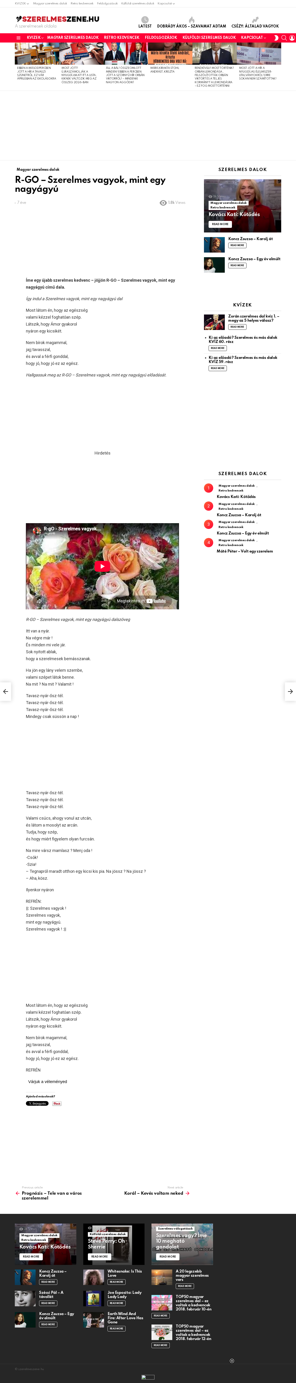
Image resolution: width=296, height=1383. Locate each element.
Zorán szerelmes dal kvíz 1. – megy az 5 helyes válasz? (253, 318)
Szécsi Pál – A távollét (51, 1295)
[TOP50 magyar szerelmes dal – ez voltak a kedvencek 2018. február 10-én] (161, 1302)
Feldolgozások (107, 3)
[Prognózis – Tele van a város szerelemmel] (5, 691)
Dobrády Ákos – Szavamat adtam (191, 26)
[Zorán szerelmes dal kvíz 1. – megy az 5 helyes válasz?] (214, 322)
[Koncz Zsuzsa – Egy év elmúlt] (214, 265)
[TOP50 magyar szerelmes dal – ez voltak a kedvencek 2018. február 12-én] (161, 1332)
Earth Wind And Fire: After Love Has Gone (125, 1318)
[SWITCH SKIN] (276, 38)
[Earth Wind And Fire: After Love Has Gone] (93, 1320)
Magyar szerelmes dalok (50, 3)
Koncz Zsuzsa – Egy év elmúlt (254, 259)
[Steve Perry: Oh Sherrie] (114, 1244)
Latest (145, 26)
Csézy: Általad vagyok (255, 26)
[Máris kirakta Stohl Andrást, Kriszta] (170, 54)
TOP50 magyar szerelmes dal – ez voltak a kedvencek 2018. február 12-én (193, 1333)
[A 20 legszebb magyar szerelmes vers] (161, 1277)
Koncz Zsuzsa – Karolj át (250, 239)
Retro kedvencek (82, 3)
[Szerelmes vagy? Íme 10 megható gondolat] (182, 1244)
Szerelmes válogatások (175, 1228)
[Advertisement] (148, 125)
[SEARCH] (284, 38)
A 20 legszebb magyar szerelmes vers (192, 1276)
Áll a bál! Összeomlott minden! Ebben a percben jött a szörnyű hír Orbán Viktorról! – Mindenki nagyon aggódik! (125, 75)
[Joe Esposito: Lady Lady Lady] (93, 1298)
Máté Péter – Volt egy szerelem (245, 551)
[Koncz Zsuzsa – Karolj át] (214, 245)
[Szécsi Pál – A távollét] (25, 1298)
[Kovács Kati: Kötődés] (242, 206)
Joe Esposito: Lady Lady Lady (125, 1295)
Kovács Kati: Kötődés (236, 497)
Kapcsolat (164, 3)
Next (279, 67)
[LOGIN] (292, 38)
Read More (237, 245)
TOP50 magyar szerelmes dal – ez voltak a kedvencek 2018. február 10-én (193, 1303)
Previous (17, 67)
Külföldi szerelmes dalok (137, 3)
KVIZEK (20, 3)
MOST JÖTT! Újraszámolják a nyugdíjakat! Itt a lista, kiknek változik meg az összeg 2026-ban (79, 75)
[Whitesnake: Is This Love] (93, 1277)
